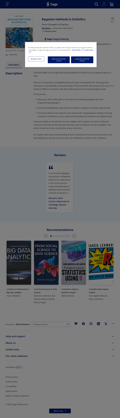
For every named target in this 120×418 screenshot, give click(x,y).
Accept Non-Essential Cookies (82, 60)
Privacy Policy (76, 50)
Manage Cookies (36, 59)
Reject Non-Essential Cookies (59, 60)
